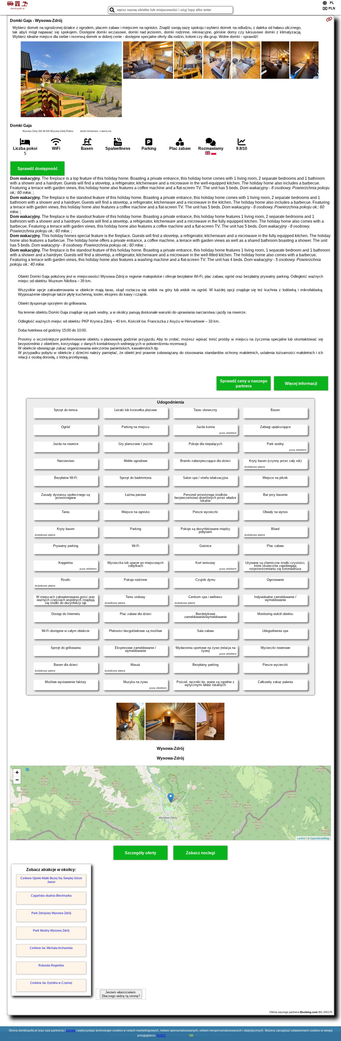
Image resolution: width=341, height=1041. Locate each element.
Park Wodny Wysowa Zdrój (51, 930)
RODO (161, 1035)
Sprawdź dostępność (37, 169)
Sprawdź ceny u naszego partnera (243, 383)
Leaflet (301, 838)
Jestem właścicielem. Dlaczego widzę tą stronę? (121, 994)
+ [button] (17, 772)
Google (71, 1030)
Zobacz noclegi (200, 853)
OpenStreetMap (320, 838)
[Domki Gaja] (71, 79)
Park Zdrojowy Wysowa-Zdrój (51, 913)
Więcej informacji (301, 383)
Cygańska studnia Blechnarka (51, 895)
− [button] (17, 780)
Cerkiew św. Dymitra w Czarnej (51, 983)
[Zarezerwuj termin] (329, 19)
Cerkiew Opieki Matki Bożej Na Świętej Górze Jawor (51, 879)
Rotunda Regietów (51, 965)
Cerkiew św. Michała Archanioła (51, 948)
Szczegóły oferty (140, 853)
